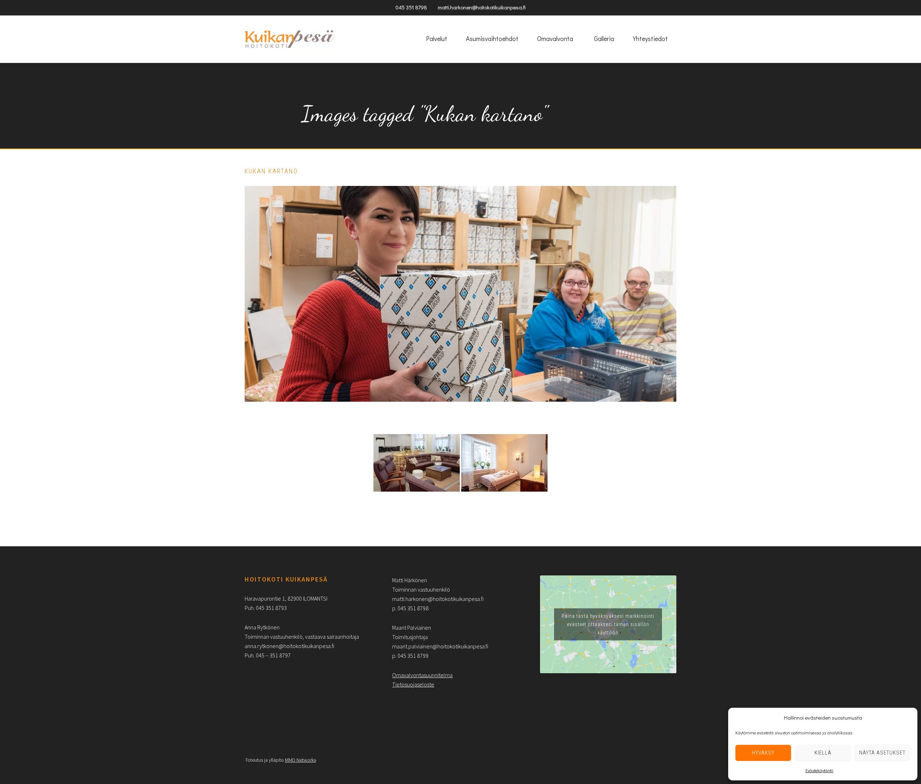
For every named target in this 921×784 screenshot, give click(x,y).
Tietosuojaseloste (413, 684)
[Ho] (416, 463)
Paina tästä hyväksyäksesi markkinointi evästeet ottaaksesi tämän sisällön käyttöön (608, 624)
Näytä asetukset (882, 752)
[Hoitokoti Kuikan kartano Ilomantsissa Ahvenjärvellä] (504, 463)
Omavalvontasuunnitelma (422, 675)
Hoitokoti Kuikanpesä (290, 39)
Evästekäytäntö (819, 770)
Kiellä (823, 752)
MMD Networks (300, 760)
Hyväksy (763, 752)
